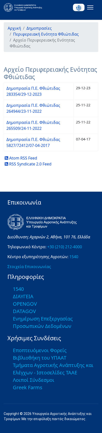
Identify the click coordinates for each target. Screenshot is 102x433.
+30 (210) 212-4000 (64, 247)
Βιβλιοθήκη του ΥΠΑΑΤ (39, 357)
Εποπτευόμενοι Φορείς (40, 350)
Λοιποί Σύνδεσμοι (33, 380)
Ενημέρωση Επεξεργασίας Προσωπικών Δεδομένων (43, 322)
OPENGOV (25, 303)
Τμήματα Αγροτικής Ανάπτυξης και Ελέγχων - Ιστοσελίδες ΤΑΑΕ (53, 369)
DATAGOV (24, 311)
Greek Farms (27, 387)
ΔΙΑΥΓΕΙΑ (23, 296)
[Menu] (89, 7)
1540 (73, 256)
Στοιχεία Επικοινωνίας (29, 266)
